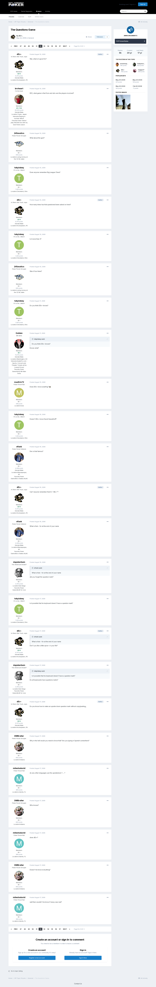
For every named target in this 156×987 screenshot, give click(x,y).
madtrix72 (19, 382)
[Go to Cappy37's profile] (134, 71)
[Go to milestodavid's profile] (19, 779)
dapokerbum (19, 562)
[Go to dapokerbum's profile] (19, 573)
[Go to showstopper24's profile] (117, 64)
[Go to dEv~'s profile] (13, 37)
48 (25, 46)
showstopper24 (125, 63)
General (31, 38)
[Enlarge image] (50, 387)
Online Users (39, 17)
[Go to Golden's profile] (19, 344)
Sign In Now (83, 958)
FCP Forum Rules (122, 41)
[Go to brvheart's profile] (19, 99)
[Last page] (69, 46)
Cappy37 (141, 70)
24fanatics (19, 133)
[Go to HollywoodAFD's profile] (134, 64)
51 (36, 46)
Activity (47, 11)
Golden (19, 333)
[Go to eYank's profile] (19, 457)
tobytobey (19, 167)
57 (60, 46)
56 (56, 46)
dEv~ (20, 36)
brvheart (19, 88)
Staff (29, 17)
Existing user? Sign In (127, 4)
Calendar (21, 17)
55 (52, 46)
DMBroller (19, 736)
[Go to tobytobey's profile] (19, 178)
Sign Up (142, 4)
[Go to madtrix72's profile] (19, 393)
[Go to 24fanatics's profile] (19, 144)
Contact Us (78, 984)
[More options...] (107, 54)
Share (89, 37)
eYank (19, 447)
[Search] (145, 11)
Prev (16, 46)
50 (33, 46)
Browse (38, 11)
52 (40, 46)
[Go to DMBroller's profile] (19, 746)
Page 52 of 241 (79, 46)
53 (44, 46)
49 (29, 46)
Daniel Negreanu (26, 11)
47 (21, 46)
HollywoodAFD (142, 63)
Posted (37, 54)
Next (65, 46)
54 (48, 46)
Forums (11, 17)
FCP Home (13, 11)
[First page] (11, 46)
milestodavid (19, 768)
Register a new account (37, 958)
